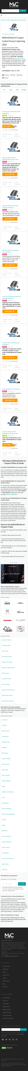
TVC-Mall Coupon (6, 645)
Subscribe (22, 883)
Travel (3, 797)
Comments (17, 136)
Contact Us (5, 986)
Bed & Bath (4, 830)
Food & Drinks (5, 853)
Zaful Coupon (5, 651)
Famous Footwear (6, 836)
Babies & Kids (5, 864)
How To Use (5, 969)
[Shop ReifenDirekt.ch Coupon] (14, 28)
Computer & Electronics (7, 858)
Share (16, 134)
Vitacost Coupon (6, 684)
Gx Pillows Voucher (6, 678)
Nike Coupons (6, 1003)
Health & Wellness (6, 780)
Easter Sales (5, 769)
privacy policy (21, 1034)
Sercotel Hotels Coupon (8, 1018)
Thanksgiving (5, 736)
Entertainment (5, 803)
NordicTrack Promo (7, 1012)
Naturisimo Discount (7, 640)
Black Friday (5, 753)
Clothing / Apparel (6, 758)
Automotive (4, 869)
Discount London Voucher (8, 690)
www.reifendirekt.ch (19, 58)
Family (3, 825)
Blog (4, 983)
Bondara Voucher (6, 1009)
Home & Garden (6, 775)
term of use (4, 1036)
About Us (5, 972)
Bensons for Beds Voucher (8, 667)
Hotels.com (5, 1000)
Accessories (5, 719)
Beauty (3, 786)
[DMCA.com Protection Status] (7, 1047)
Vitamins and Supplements (8, 814)
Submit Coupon (6, 966)
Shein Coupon (5, 673)
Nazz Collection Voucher (8, 701)
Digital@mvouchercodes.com (11, 956)
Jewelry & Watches (6, 841)
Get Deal (9, 174)
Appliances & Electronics (8, 791)
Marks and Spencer (7, 1015)
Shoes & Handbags (6, 808)
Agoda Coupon (6, 1006)
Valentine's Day (5, 742)
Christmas (4, 725)
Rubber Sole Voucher (7, 695)
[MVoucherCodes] (14, 4)
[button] (5, 75)
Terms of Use (6, 975)
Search (23, 10)
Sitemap (5, 978)
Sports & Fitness (6, 847)
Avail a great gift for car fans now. (11, 389)
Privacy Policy (6, 981)
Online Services (6, 764)
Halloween (4, 747)
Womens (4, 819)
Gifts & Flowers (5, 731)
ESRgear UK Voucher (7, 662)
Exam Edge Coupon (7, 656)
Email (4, 136)
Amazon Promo (6, 997)
